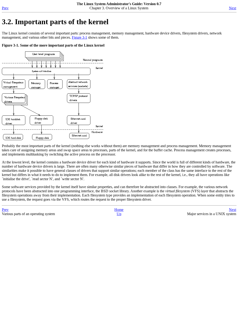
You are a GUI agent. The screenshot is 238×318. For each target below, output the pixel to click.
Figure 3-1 (79, 37)
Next (232, 8)
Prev (5, 8)
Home (118, 210)
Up (119, 214)
